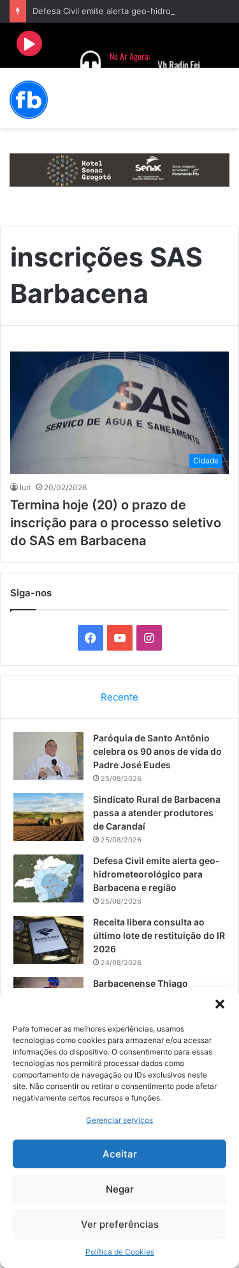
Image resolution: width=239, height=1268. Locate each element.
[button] (220, 1004)
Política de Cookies (119, 1251)
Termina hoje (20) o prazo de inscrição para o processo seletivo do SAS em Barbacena (115, 522)
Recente (119, 697)
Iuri (25, 487)
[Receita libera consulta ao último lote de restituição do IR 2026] (48, 940)
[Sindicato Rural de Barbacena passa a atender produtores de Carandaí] (48, 817)
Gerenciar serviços (119, 1120)
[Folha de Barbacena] (29, 100)
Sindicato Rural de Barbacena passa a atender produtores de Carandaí (157, 812)
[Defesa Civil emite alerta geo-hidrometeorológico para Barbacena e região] (48, 878)
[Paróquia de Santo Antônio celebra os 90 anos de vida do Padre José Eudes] (48, 756)
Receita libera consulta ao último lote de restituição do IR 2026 (159, 935)
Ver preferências (120, 1224)
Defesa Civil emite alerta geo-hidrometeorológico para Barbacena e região (156, 874)
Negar (120, 1189)
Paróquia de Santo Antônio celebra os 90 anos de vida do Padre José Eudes (157, 751)
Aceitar (120, 1154)
